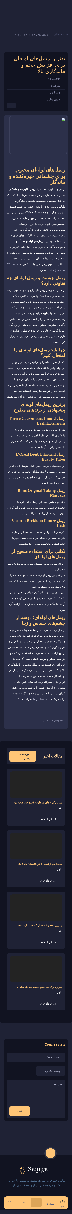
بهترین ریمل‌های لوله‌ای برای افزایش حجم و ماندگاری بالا (30, 34)
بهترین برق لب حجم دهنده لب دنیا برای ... (39, 986)
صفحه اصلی (61, 34)
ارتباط (23, 1201)
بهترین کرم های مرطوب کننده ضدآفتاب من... (37, 802)
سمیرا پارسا (40, 699)
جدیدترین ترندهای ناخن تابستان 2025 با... (39, 864)
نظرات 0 (55, 86)
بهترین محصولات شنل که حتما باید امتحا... (38, 925)
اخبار (46, 720)
